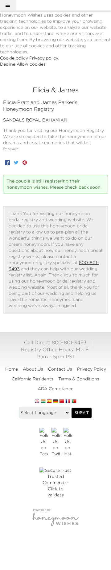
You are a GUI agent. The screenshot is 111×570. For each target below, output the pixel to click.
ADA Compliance (55, 388)
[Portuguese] (74, 401)
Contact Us (60, 369)
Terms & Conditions (78, 378)
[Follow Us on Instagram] (68, 442)
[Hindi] (43, 401)
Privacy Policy (91, 369)
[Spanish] (49, 401)
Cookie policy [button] (14, 58)
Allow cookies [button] (31, 64)
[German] (55, 401)
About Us (33, 369)
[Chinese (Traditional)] (61, 401)
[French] (67, 401)
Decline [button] (8, 64)
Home (11, 369)
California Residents (32, 378)
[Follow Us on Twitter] (56, 442)
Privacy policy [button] (43, 58)
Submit (81, 413)
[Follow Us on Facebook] (44, 442)
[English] (37, 401)
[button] (7, 5)
